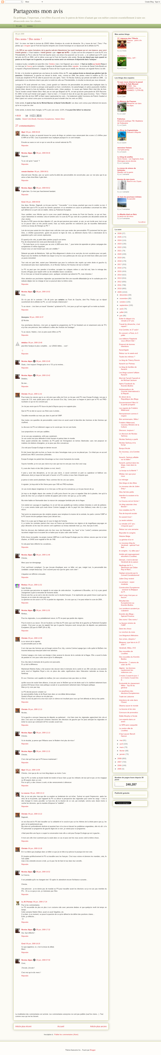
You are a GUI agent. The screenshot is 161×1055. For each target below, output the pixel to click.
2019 (119, 258)
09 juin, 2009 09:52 (43, 188)
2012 (119, 282)
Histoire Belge (124, 536)
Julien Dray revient (126, 579)
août (122, 309)
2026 (119, 233)
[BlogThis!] (33, 115)
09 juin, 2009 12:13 (35, 709)
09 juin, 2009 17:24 (40, 902)
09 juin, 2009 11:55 (43, 610)
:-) (22, 350)
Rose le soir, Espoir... (135, 181)
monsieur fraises (124, 148)
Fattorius (121, 119)
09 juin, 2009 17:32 (43, 930)
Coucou (29, 66)
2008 (119, 758)
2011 (119, 285)
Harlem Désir (60, 119)
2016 (119, 268)
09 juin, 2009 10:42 (43, 375)
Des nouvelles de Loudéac (126, 652)
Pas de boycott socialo (128, 513)
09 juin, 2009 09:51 (41, 171)
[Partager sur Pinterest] (40, 115)
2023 (119, 244)
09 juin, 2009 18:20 (33, 944)
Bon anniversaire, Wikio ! (129, 419)
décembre (124, 295)
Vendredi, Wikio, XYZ (127, 648)
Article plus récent (23, 1026)
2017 (119, 264)
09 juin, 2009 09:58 (33, 202)
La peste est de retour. (125, 216)
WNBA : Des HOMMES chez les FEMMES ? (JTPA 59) (135, 88)
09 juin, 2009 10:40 (35, 343)
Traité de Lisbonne (126, 697)
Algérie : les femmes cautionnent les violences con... (127, 670)
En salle (19, 26)
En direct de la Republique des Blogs (128, 398)
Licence (30, 26)
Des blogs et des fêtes (128, 483)
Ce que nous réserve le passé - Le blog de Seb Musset (130, 83)
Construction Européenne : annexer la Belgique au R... (129, 590)
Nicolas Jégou (26, 153)
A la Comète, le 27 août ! (129, 330)
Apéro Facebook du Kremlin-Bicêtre (127, 385)
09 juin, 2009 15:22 (35, 814)
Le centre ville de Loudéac (126, 729)
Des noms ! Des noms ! (128, 620)
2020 (119, 254)
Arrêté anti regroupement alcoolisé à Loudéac (129, 555)
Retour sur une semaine (128, 529)
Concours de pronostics (128, 712)
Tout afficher (142, 222)
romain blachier (27, 171)
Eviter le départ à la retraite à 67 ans (127, 320)
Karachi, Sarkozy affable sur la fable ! (128, 458)
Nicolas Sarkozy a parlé (128, 439)
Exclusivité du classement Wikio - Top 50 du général (129, 685)
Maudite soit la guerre (125, 172)
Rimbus (24, 585)
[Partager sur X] (35, 115)
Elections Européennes (45, 119)
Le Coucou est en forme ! (129, 501)
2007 (119, 762)
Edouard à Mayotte (134, 132)
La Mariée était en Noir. (127, 214)
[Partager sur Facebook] (38, 115)
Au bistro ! (121, 56)
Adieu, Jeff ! (131, 58)
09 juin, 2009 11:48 (43, 555)
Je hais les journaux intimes (129, 197)
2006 (119, 765)
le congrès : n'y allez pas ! (129, 551)
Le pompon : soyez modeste (126, 583)
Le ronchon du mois (127, 632)
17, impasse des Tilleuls (127, 38)
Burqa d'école (124, 448)
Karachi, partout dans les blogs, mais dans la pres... (129, 465)
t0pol (23, 132)
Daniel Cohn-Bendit (29, 119)
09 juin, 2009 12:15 (43, 751)
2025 (119, 237)
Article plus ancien (98, 1026)
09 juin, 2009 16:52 (43, 872)
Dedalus (52, 64)
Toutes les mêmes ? (127, 357)
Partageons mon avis (38, 11)
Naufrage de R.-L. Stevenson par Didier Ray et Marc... (128, 567)
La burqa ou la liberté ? (128, 471)
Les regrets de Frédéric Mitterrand (128, 409)
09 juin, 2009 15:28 (35, 848)
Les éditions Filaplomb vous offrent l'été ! (128, 340)
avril (121, 744)
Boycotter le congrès (127, 533)
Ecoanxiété (131, 199)
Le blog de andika (125, 157)
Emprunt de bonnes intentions (127, 345)
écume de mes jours (126, 179)
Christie (24, 394)
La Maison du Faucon (126, 101)
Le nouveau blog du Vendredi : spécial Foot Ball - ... (129, 545)
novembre (124, 298)
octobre (123, 302)
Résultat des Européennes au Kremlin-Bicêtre (126, 603)
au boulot (96, 64)
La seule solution (126, 520)
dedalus (24, 343)
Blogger (92, 1050)
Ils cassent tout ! (125, 517)
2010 (119, 288)
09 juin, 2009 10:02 (43, 292)
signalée (75, 66)
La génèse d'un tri (126, 540)
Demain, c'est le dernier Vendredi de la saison (128, 561)
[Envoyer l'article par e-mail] (26, 115)
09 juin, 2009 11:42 (35, 394)
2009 (119, 292)
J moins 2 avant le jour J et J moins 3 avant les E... (128, 678)
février (122, 751)
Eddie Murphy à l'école (128, 716)
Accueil (60, 1026)
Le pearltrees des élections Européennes (129, 692)
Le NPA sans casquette (128, 725)
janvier (122, 754)
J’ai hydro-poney (123, 150)
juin (121, 316)
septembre (124, 305)
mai (121, 740)
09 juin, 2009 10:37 (36, 317)
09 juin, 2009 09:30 (43, 153)
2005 (119, 769)
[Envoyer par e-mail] (31, 115)
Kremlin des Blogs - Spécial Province (127, 615)
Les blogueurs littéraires (128, 635)
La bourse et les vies (127, 709)
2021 (119, 251)
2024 (119, 240)
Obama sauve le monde (128, 706)
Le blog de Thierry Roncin (129, 360)
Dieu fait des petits (126, 492)
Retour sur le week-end (128, 353)
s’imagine (26, 46)
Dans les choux (125, 629)
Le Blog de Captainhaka (127, 130)
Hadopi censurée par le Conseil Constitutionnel (129, 574)
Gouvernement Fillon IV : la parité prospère (129, 404)
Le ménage (123, 480)
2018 (119, 261)
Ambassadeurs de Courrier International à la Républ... (129, 391)
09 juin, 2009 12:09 (35, 638)
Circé (23, 202)
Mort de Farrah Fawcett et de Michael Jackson (129, 379)
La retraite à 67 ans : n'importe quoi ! (127, 525)
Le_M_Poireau (26, 902)
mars (122, 747)
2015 (119, 271)
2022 (119, 247)
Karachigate (124, 350)
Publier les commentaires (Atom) (66, 1034)
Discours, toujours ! (126, 430)
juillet (122, 312)
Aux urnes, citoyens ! (127, 639)
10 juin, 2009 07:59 (43, 960)
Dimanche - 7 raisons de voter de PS (129, 663)
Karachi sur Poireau (127, 364)
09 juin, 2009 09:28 (33, 132)
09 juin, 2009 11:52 (35, 585)
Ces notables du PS (127, 510)
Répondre (24, 145)
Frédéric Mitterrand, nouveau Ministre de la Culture (129, 425)
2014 (119, 275)
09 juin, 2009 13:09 (33, 770)
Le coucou (25, 793)
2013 (119, 278)
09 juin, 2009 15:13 (37, 793)
